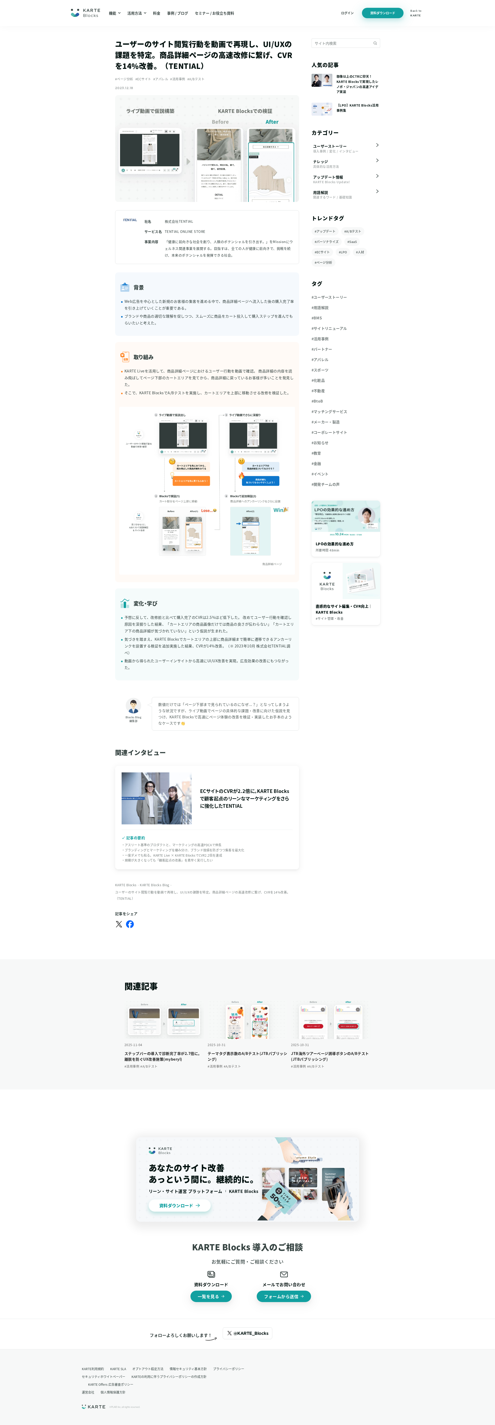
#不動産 (318, 390)
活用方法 (134, 13)
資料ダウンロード (382, 13)
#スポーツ (320, 369)
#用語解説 (320, 307)
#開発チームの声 (326, 484)
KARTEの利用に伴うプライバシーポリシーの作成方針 (169, 1376)
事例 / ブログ (177, 13)
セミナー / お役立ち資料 (214, 13)
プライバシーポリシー (228, 1369)
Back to (416, 13)
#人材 (360, 252)
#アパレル (160, 79)
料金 (156, 13)
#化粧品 (318, 380)
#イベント (320, 473)
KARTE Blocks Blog (154, 885)
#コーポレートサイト (329, 432)
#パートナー (322, 349)
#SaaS (352, 241)
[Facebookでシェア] (130, 924)
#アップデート (325, 231)
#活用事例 (177, 79)
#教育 (316, 453)
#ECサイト (143, 79)
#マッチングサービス (329, 411)
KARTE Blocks (126, 885)
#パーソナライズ (327, 241)
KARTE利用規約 (93, 1369)
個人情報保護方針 (113, 1392)
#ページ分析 (124, 79)
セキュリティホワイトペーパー (103, 1376)
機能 (112, 13)
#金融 (316, 463)
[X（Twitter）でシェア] (119, 924)
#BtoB (317, 401)
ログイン (347, 13)
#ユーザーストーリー (329, 297)
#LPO (343, 252)
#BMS (317, 317)
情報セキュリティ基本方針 (188, 1369)
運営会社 (88, 1392)
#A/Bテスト (196, 79)
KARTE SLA (118, 1369)
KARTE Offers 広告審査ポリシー (110, 1384)
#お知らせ (320, 442)
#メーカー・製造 (326, 421)
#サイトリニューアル (329, 328)
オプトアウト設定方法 (147, 1369)
